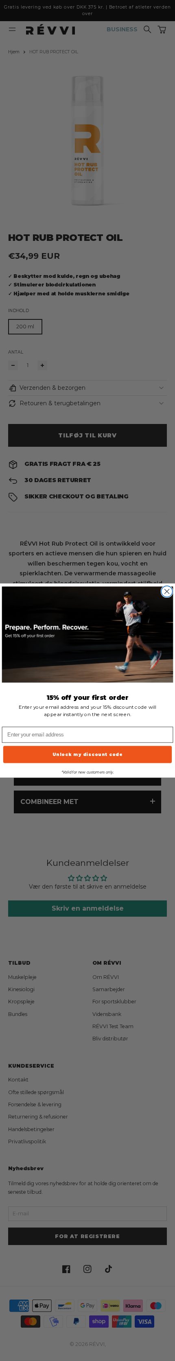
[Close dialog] (166, 591)
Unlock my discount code (87, 754)
